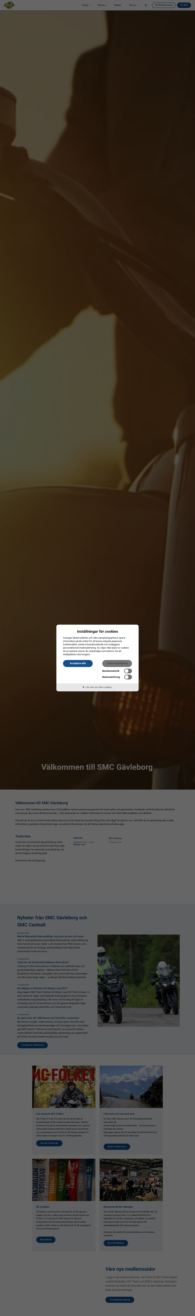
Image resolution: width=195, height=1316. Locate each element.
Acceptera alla (78, 663)
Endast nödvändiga (117, 663)
